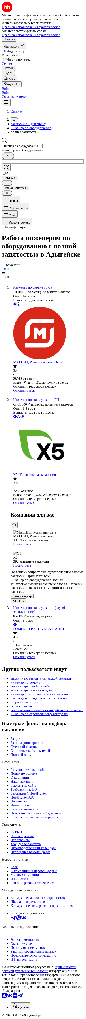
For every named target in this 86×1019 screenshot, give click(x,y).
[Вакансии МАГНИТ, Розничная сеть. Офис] (47, 333)
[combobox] (22, 146)
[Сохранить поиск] (6, 167)
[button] (6, 89)
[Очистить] (8, 155)
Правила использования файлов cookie (31, 35)
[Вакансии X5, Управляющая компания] (47, 446)
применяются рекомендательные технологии (39, 969)
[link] (9, 78)
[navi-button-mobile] (6, 102)
